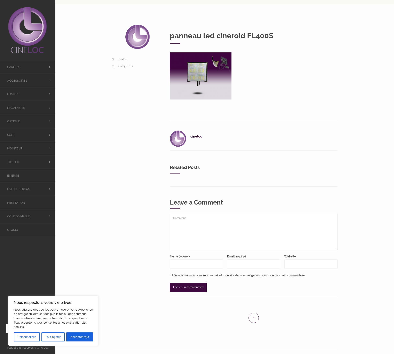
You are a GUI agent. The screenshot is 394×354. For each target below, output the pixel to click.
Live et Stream (18, 189)
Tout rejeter (53, 337)
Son (10, 135)
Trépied (13, 162)
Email (236, 256)
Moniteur (15, 148)
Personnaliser (27, 337)
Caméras (14, 67)
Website (290, 256)
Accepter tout (79, 337)
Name (180, 256)
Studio (12, 229)
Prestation (16, 202)
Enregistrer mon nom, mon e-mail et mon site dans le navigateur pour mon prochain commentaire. (239, 275)
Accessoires (17, 80)
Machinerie (16, 107)
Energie (13, 175)
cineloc (122, 59)
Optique (13, 121)
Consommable (18, 216)
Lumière (13, 94)
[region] (53, 321)
